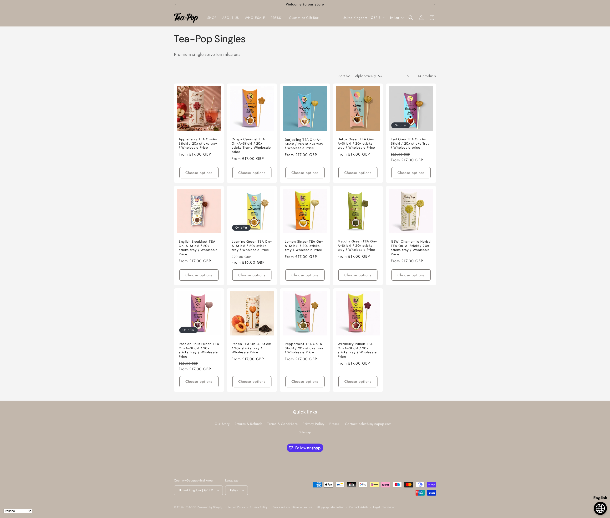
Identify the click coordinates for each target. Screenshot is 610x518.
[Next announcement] (434, 4)
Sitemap (305, 432)
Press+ (334, 423)
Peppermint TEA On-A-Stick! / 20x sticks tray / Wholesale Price (304, 348)
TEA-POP (191, 507)
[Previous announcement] (175, 4)
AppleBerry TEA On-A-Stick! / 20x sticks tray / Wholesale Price (198, 143)
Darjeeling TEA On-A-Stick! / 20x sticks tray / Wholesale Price (304, 144)
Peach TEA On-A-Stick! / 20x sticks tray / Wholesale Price (251, 348)
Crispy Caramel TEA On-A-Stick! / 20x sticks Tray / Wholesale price (251, 145)
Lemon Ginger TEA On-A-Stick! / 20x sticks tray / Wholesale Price (304, 246)
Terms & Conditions (282, 423)
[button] (411, 17)
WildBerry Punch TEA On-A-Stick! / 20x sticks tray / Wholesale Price (357, 350)
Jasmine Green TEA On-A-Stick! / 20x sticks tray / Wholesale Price (252, 246)
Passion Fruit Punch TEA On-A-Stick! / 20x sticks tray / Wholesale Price (199, 350)
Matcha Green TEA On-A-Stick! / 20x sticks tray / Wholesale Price (357, 245)
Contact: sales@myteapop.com (368, 423)
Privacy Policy (313, 423)
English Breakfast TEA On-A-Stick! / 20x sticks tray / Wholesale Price (198, 248)
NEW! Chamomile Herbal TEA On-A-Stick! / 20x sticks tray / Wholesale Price (411, 248)
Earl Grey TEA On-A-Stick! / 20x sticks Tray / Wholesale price (410, 143)
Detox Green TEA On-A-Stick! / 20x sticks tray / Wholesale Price (356, 143)
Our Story (222, 423)
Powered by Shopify (210, 507)
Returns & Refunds (248, 423)
